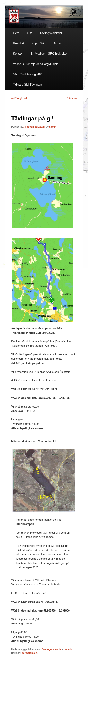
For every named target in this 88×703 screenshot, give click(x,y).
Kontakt (18, 53)
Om (29, 33)
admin (52, 127)
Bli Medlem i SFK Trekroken (49, 53)
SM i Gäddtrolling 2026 (28, 74)
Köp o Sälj (38, 43)
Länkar (57, 43)
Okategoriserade (51, 649)
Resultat (18, 43)
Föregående (19, 98)
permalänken (29, 653)
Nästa (72, 98)
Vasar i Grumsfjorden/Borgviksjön (35, 64)
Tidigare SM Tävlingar (27, 84)
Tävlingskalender (50, 33)
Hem (16, 33)
